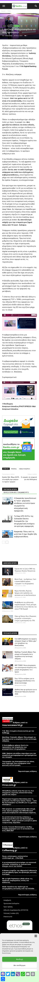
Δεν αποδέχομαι (19, 965)
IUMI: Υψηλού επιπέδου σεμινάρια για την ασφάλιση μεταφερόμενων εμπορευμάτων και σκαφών (19, 755)
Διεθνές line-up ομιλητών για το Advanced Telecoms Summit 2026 (26, 692)
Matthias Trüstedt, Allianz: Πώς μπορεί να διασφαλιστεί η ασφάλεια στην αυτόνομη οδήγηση (19, 739)
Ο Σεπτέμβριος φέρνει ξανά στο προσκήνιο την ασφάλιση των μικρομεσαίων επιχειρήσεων (15, 747)
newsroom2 (8, 35)
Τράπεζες (17, 26)
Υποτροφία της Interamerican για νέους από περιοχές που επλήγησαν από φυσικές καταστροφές (18, 763)
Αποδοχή (19, 959)
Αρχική (3, 11)
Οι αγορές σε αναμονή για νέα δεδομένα (29, 478)
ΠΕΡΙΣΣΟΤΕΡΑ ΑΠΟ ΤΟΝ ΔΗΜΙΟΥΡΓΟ (16, 492)
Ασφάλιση (6, 503)
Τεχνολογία (10, 26)
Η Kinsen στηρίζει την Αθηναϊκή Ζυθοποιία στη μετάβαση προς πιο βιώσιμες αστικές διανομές (19, 872)
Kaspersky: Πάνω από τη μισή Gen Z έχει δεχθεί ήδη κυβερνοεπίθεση (25, 534)
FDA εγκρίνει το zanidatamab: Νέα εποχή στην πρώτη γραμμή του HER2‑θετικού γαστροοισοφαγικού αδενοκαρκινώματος (19, 811)
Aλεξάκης (14, 469)
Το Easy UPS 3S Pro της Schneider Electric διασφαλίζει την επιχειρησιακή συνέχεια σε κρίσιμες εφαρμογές (24, 521)
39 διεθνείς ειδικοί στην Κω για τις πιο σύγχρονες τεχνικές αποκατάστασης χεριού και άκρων (18, 792)
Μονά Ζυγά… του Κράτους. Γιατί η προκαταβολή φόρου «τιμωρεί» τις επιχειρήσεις (25, 581)
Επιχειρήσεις (6, 521)
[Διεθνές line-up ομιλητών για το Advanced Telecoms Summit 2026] (7, 692)
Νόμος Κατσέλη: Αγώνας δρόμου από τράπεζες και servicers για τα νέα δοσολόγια (25, 593)
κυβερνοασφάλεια (24, 469)
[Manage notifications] (3, 973)
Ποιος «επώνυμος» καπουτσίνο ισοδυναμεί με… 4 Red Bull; (15, 857)
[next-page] (7, 542)
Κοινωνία (5, 537)
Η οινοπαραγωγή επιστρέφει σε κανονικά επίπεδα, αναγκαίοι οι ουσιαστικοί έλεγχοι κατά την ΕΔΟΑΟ (19, 864)
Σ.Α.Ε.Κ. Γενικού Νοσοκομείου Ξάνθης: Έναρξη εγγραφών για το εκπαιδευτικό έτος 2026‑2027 (18, 829)
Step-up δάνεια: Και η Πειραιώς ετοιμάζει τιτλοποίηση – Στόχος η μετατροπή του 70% (25, 618)
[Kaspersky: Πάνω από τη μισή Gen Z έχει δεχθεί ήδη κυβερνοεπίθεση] (7, 534)
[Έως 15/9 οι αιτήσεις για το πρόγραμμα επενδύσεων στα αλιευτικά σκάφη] (7, 681)
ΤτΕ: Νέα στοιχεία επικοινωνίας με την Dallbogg (18, 732)
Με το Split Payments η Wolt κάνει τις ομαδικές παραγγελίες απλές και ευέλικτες (17, 880)
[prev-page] (3, 542)
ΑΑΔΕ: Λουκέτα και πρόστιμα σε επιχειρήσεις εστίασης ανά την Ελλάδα (18, 888)
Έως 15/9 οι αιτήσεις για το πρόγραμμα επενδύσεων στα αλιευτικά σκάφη (25, 681)
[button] (36, 936)
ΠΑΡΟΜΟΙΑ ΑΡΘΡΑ (10, 489)
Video (9, 11)
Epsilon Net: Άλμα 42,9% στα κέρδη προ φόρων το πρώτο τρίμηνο (10, 479)
